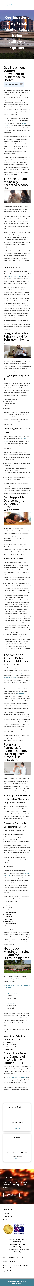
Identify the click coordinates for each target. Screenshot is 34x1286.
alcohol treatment (14, 276)
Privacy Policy (8, 1216)
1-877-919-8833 (11, 1195)
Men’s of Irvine (10, 1003)
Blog (6, 1219)
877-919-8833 (12, 1261)
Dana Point (8, 910)
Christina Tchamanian (17, 1152)
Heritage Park (9, 1042)
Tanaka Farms (9, 1049)
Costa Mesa (8, 907)
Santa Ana (8, 926)
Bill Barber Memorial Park (12, 1040)
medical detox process (19, 673)
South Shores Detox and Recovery (17, 1077)
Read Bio (17, 1128)
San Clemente (9, 921)
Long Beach (8, 917)
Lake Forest (8, 914)
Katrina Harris (17, 1122)
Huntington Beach (10, 912)
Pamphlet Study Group (13, 993)
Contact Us (8, 1213)
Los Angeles (8, 919)
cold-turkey (20, 694)
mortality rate (14, 632)
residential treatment (10, 677)
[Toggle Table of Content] (20, 84)
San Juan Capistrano (11, 924)
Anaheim (7, 905)
